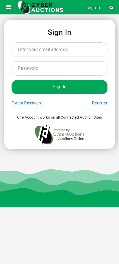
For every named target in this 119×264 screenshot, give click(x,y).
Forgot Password (27, 103)
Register (99, 103)
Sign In (94, 7)
